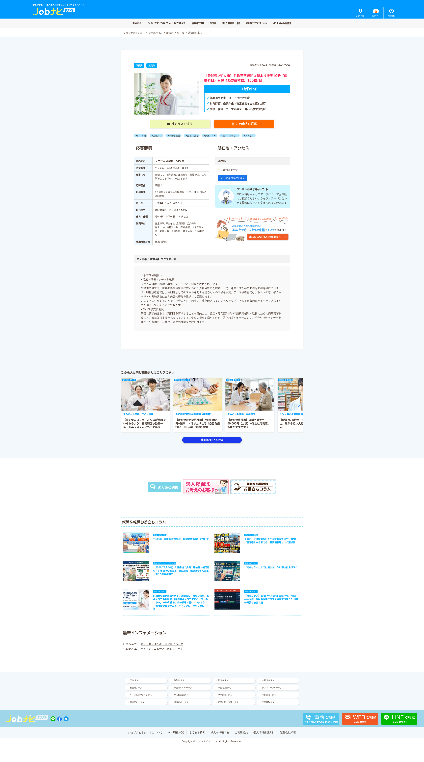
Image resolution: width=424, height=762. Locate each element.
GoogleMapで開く (234, 178)
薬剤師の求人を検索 (212, 439)
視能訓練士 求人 (181, 702)
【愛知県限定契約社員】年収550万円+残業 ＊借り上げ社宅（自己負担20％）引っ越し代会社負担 (197, 423)
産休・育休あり (230, 135)
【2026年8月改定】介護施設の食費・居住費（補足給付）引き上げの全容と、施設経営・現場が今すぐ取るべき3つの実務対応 (181, 570)
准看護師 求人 (268, 680)
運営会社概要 (288, 732)
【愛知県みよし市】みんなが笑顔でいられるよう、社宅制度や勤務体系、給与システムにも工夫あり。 (144, 423)
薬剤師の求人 (155, 32)
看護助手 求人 (136, 688)
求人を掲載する (220, 732)
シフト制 (141, 135)
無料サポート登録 (204, 23)
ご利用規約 (241, 732)
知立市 (180, 32)
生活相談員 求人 (181, 695)
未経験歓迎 (174, 135)
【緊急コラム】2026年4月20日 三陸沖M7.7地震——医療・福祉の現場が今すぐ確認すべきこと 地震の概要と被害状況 (271, 599)
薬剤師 (152, 65)
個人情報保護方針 (264, 732)
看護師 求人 (223, 680)
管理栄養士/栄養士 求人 (228, 702)
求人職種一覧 (231, 23)
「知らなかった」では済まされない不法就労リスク (271, 567)
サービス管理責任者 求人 (141, 695)
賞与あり (249, 135)
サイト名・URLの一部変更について (162, 644)
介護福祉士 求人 (225, 688)
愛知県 (169, 32)
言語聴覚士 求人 (137, 702)
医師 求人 (134, 680)
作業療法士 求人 (269, 695)
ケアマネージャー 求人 (272, 688)
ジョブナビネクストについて (166, 23)
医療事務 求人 (268, 702)
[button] (125, 405)
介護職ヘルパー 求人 (183, 688)
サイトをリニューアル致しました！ (162, 648)
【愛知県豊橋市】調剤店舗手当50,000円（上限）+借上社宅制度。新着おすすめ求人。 (248, 423)
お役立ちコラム (256, 23)
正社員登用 (192, 135)
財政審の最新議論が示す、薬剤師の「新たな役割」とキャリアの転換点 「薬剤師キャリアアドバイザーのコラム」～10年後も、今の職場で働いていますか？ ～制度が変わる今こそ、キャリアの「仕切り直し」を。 (181, 602)
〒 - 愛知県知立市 (228, 170)
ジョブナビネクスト (134, 32)
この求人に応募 (246, 123)
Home (137, 23)
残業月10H (210, 135)
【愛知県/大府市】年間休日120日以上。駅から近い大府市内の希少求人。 (301, 423)
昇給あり (157, 135)
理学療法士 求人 (225, 695)
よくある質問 (282, 23)
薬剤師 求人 (179, 680)
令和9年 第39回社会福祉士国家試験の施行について (181, 539)
